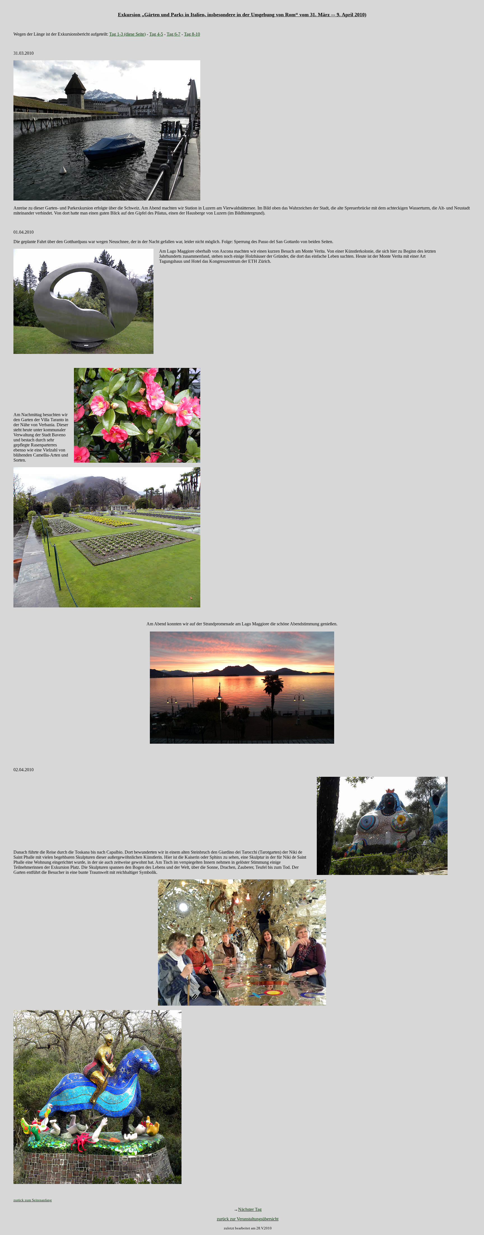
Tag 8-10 (192, 34)
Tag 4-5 (156, 34)
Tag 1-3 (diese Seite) (127, 34)
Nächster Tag (250, 1209)
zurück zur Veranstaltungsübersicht (247, 1218)
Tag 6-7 (173, 34)
